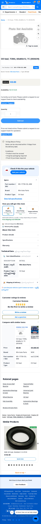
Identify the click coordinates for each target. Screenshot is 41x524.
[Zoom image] (38, 33)
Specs (6, 180)
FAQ (26, 496)
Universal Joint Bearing (28, 391)
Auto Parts (11, 415)
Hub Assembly (7, 401)
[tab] (8, 211)
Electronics (15, 494)
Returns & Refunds (11, 496)
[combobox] (23, 7)
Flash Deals (32, 12)
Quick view (20, 459)
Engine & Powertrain (23, 415)
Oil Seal (25, 397)
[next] (38, 443)
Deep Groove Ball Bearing (9, 385)
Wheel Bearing (8, 397)
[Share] (38, 25)
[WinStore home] (12, 2)
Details (16, 226)
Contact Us (32, 496)
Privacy (4, 520)
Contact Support (7, 103)
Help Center (23, 494)
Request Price (6, 134)
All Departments (8, 491)
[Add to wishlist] (38, 29)
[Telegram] (16, 520)
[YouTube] (19, 520)
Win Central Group (20, 501)
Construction (26, 491)
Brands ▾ (23, 12)
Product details (20, 235)
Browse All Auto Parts (10, 408)
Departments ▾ (11, 12)
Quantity (4, 109)
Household (7, 494)
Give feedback (20, 484)
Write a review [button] (20, 312)
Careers (20, 498)
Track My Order (32, 494)
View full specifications (13, 199)
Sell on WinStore (29, 498)
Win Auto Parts (14, 72)
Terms (9, 520)
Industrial (34, 491)
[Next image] (38, 37)
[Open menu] (2, 2)
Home (3, 20)
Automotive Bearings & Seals (10, 391)
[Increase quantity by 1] (18, 113)
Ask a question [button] (20, 317)
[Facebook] (13, 520)
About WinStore (11, 498)
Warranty (20, 245)
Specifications (20, 240)
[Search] (37, 7)
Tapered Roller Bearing (28, 385)
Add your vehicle (18, 172)
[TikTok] (22, 520)
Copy (36, 67)
